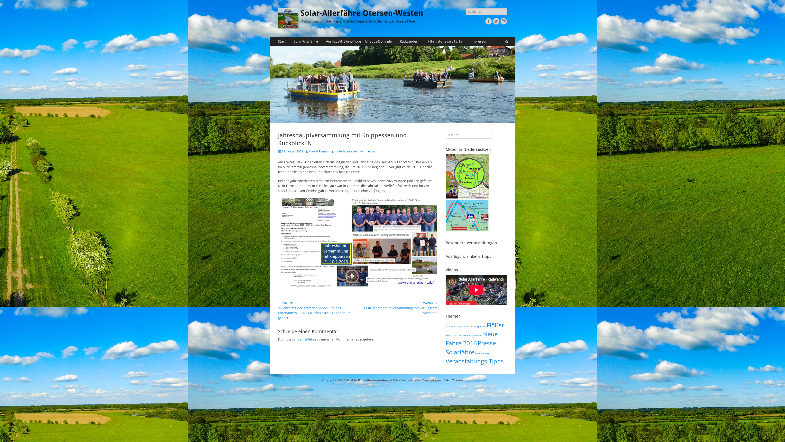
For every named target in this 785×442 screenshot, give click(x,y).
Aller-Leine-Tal (464, 326)
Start (282, 41)
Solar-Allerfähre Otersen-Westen (362, 13)
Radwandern (409, 41)
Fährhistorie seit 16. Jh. (445, 41)
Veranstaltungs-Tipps (475, 361)
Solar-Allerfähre (306, 41)
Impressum (479, 41)
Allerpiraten (479, 326)
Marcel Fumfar (319, 151)
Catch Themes (453, 380)
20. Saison (451, 326)
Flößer (495, 325)
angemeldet (303, 339)
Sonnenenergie (483, 353)
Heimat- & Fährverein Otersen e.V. (464, 335)
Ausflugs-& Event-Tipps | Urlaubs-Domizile (359, 41)
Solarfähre (460, 352)
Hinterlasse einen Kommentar (355, 151)
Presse (487, 343)
